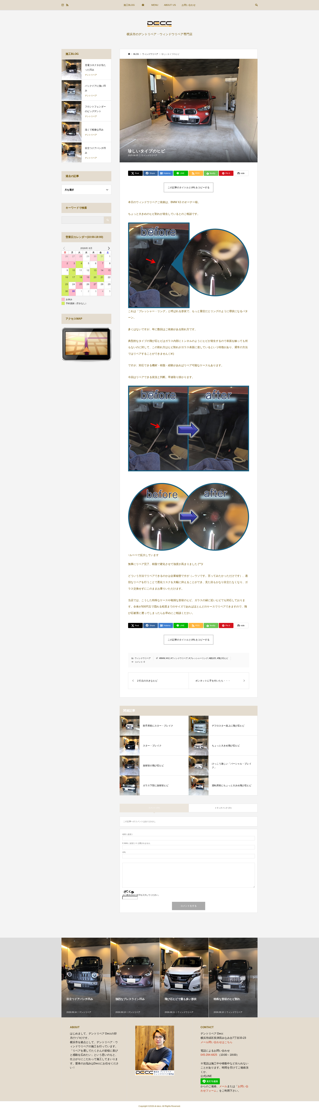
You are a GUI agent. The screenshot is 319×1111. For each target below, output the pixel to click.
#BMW (162, 658)
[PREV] (64, 248)
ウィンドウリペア (149, 155)
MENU (154, 5)
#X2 (168, 658)
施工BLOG (129, 5)
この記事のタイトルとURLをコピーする (189, 187)
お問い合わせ (189, 5)
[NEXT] (108, 248)
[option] (85, 977)
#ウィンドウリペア (179, 658)
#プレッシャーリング (198, 658)
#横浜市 (212, 658)
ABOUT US (170, 5)
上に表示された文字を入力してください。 (141, 895)
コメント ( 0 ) (154, 808)
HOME (143, 5)
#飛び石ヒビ (222, 658)
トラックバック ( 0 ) (223, 808)
